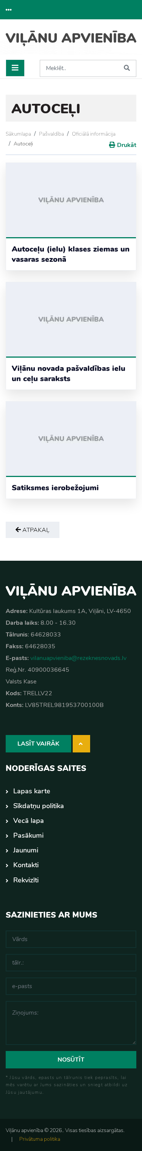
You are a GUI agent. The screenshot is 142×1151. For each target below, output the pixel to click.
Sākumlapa (18, 134)
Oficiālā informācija (93, 134)
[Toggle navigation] (15, 68)
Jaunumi (25, 850)
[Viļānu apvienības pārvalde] (71, 42)
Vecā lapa (28, 820)
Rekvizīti (26, 880)
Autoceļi (23, 143)
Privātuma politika (39, 1139)
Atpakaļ (35, 530)
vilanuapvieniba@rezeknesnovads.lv (78, 658)
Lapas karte (31, 791)
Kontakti (26, 865)
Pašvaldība (51, 134)
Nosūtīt (71, 1060)
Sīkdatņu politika (38, 805)
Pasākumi (28, 835)
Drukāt (126, 145)
